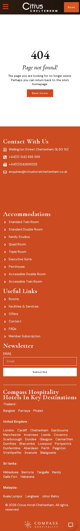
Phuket (38, 411)
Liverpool (45, 444)
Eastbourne (59, 430)
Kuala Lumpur (12, 496)
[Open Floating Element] (70, 525)
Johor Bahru (50, 496)
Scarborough (12, 439)
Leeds (46, 435)
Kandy (56, 472)
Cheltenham (39, 430)
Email (7, 354)
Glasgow (46, 439)
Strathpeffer (12, 453)
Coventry (61, 435)
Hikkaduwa (10, 472)
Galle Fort (10, 477)
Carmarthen (64, 439)
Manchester (12, 435)
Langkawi (32, 496)
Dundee (30, 439)
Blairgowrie (48, 453)
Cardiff (22, 430)
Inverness (31, 435)
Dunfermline (11, 448)
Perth (45, 448)
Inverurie (31, 453)
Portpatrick (63, 444)
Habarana (27, 477)
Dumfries (9, 444)
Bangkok (9, 411)
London (8, 430)
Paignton (59, 448)
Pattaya (24, 411)
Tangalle (43, 472)
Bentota (28, 472)
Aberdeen (31, 448)
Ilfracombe (27, 444)
